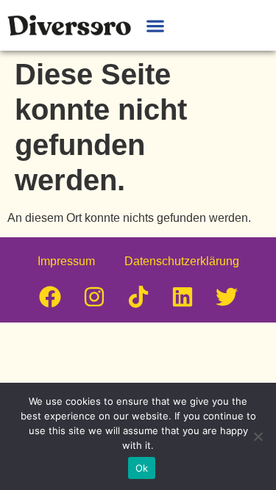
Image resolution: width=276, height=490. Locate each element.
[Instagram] (94, 297)
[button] (155, 25)
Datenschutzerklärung (181, 261)
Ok (142, 468)
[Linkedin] (182, 297)
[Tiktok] (138, 297)
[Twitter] (227, 297)
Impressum (66, 261)
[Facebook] (50, 297)
